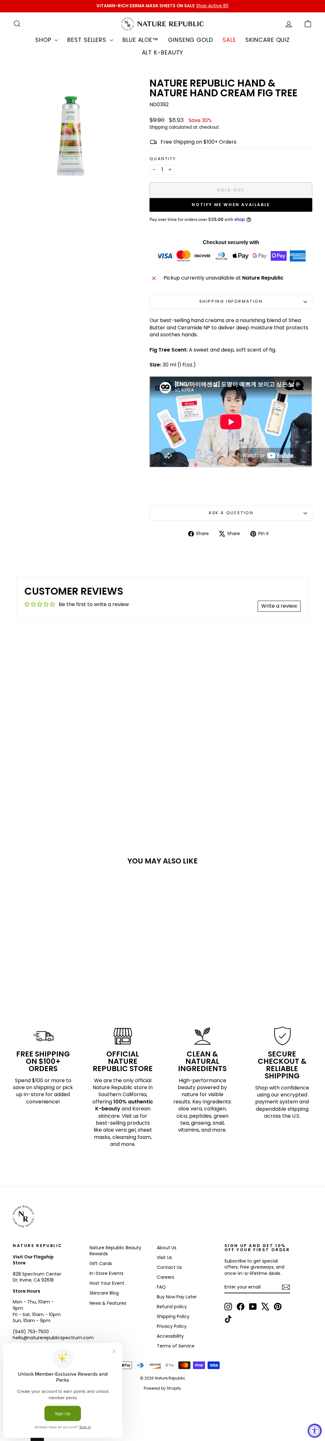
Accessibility (170, 1336)
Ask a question (231, 513)
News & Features (108, 1303)
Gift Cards (101, 1263)
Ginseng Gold (190, 40)
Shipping (158, 127)
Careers (165, 1277)
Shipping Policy (173, 1316)
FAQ (161, 1287)
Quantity (162, 159)
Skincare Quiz (267, 40)
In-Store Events (106, 1273)
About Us (166, 1247)
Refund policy (172, 1306)
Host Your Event (107, 1283)
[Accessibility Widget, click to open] (315, 1431)
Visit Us (164, 1257)
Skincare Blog (104, 1293)
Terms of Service (176, 1346)
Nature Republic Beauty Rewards (115, 1250)
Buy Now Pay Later (177, 1297)
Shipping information (231, 301)
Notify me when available (231, 205)
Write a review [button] (279, 606)
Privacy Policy (172, 1326)
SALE (229, 40)
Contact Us (169, 1267)
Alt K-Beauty (162, 52)
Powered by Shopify (162, 1388)
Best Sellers (87, 40)
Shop (44, 40)
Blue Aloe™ (140, 40)
